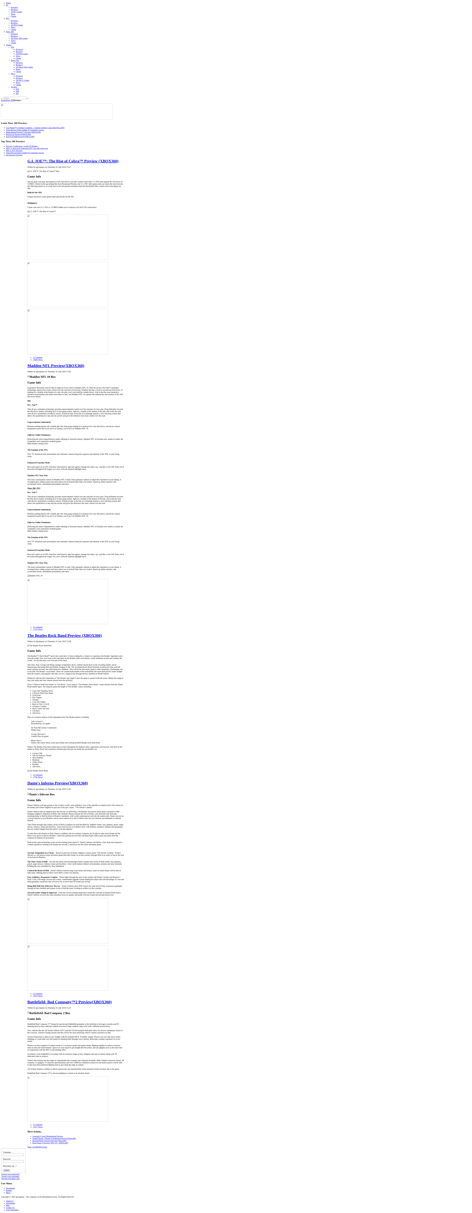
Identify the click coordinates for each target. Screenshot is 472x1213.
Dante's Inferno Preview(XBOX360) (57, 783)
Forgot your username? (11, 1176)
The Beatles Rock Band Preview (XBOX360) (64, 635)
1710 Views (37, 629)
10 (42, 1147)
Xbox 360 (10, 100)
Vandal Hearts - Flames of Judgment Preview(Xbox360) (54, 1138)
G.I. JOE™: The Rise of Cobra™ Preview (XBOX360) (72, 161)
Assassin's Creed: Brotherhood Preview (47, 1136)
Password (6, 1159)
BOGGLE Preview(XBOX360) (18, 134)
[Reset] (28, 98)
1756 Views (37, 777)
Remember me (9, 1166)
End (45, 1147)
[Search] (2, 98)
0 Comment (37, 357)
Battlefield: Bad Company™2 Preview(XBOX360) (69, 1002)
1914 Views (37, 996)
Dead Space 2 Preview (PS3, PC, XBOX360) (50, 1143)
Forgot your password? (11, 1174)
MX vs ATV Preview (14, 151)
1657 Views (37, 1127)
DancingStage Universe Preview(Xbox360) (49, 1141)
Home (3, 100)
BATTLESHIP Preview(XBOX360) (20, 137)
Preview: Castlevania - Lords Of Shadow (22, 146)
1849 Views (37, 360)
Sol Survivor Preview (14, 155)
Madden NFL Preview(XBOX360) (55, 365)
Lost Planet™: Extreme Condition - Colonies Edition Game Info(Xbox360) (35, 128)
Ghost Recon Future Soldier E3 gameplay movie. (25, 130)
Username (7, 1152)
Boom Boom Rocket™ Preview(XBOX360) (23, 132)
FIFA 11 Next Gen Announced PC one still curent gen (27, 148)
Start (29, 1147)
